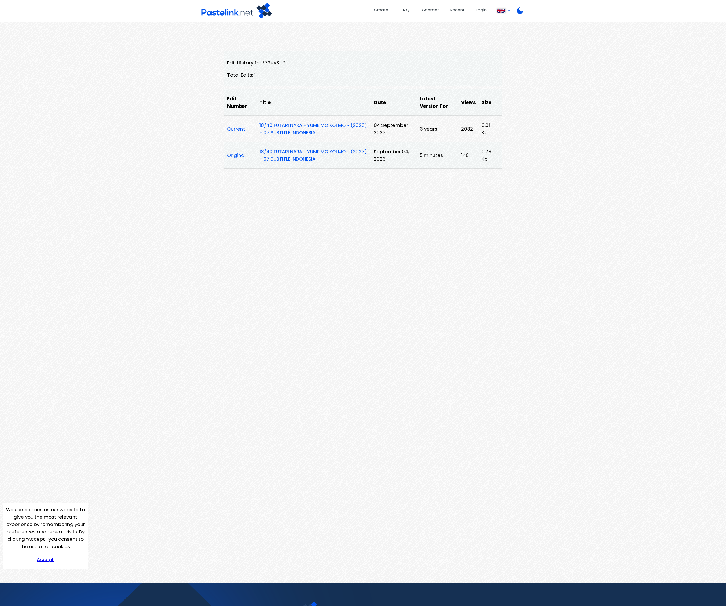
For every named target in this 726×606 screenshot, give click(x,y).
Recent (457, 10)
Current (236, 128)
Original (236, 155)
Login (481, 10)
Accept (45, 559)
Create (381, 10)
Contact (430, 10)
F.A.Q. (405, 10)
